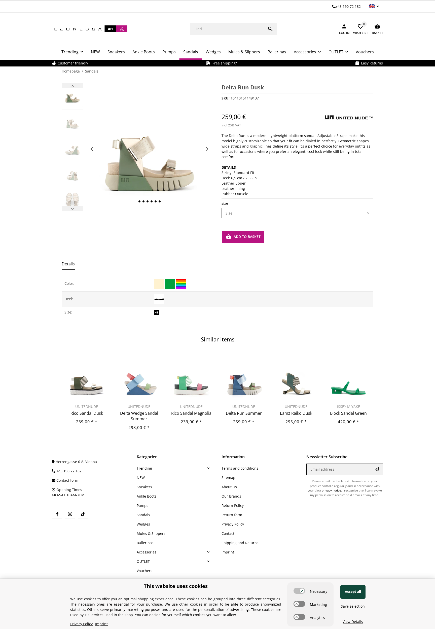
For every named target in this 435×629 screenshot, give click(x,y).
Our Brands (231, 496)
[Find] (270, 29)
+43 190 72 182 (68, 471)
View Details (353, 621)
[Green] (170, 283)
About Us (229, 486)
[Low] (159, 298)
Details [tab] (68, 264)
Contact (228, 533)
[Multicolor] (181, 283)
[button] (374, 6)
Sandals (143, 514)
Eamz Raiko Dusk (296, 413)
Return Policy (233, 505)
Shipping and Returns (240, 542)
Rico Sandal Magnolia (191, 413)
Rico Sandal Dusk (86, 413)
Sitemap (228, 477)
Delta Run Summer (244, 413)
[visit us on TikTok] (83, 514)
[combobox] (297, 213)
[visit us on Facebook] (57, 514)
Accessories (146, 552)
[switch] (299, 591)
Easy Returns (371, 63)
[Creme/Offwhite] (159, 283)
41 (156, 312)
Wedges (143, 524)
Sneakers (144, 486)
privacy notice (331, 490)
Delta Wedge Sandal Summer (139, 416)
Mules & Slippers (151, 533)
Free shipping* (224, 63)
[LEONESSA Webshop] (89, 29)
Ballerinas (145, 542)
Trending (144, 468)
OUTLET (143, 561)
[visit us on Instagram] (70, 514)
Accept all (353, 591)
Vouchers (144, 570)
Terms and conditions (240, 468)
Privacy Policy (233, 524)
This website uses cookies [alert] (176, 586)
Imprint (228, 552)
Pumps (142, 505)
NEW (141, 477)
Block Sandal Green (348, 413)
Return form (232, 514)
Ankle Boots (146, 496)
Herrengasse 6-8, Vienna (76, 461)
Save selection (353, 606)
